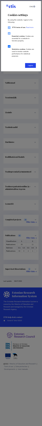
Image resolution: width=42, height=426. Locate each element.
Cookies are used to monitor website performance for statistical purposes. (23, 52)
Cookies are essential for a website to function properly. (23, 38)
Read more (29, 27)
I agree (30, 65)
